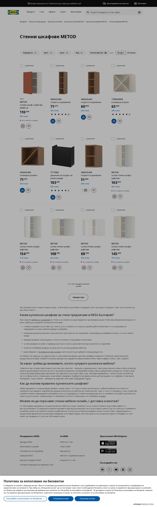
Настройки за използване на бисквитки (24, 499)
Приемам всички (87, 499)
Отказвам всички (61, 499)
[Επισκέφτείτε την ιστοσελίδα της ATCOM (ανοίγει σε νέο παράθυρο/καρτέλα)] (143, 504)
